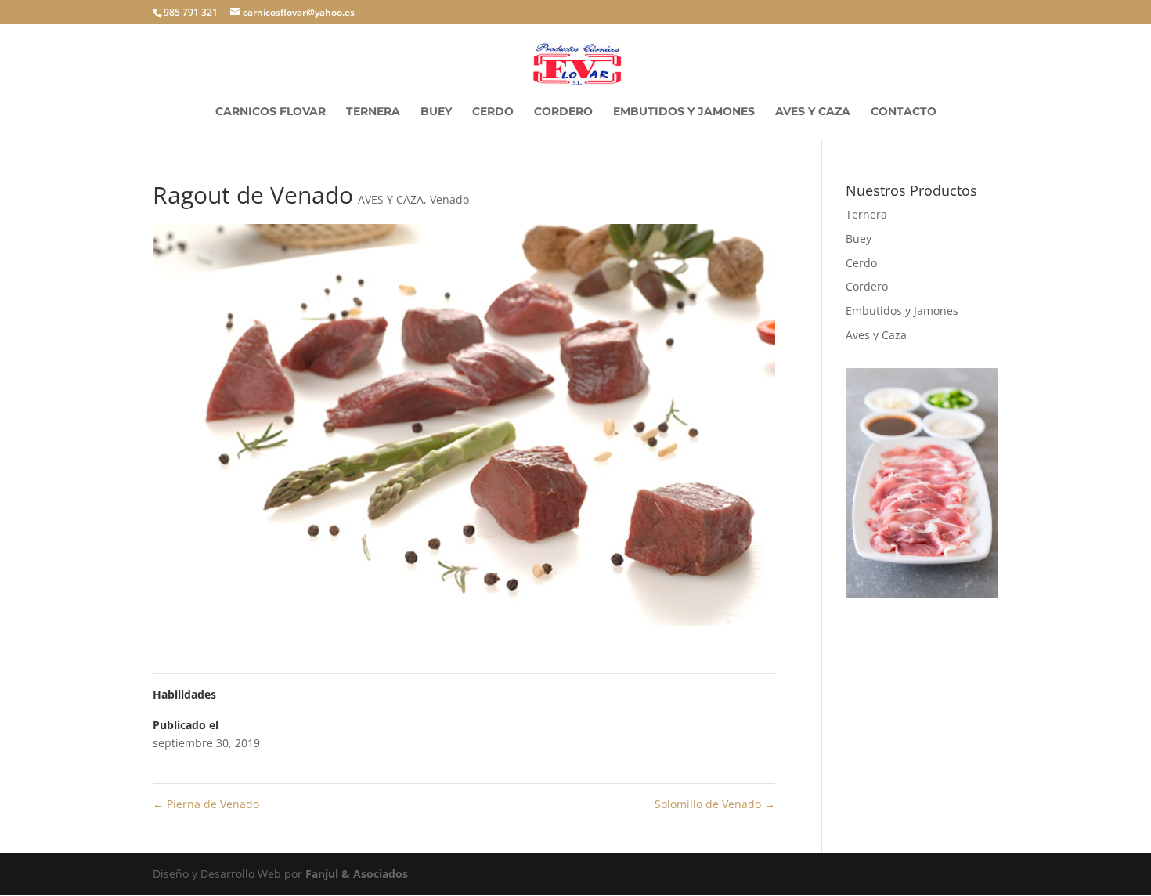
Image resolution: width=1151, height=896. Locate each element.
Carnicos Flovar (270, 112)
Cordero (563, 112)
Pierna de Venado (206, 804)
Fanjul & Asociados (356, 873)
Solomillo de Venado (715, 804)
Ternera (373, 112)
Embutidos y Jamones (684, 112)
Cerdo (493, 112)
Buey (436, 112)
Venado (449, 199)
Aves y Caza (812, 112)
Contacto (903, 112)
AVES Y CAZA (391, 199)
